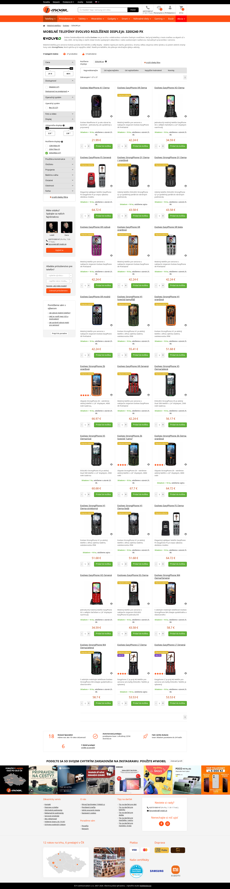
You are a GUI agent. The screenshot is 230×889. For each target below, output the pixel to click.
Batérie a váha (51, 175)
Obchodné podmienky (53, 810)
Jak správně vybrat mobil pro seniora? (59, 323)
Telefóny (49, 18)
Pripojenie (50, 169)
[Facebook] (161, 823)
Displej (48, 119)
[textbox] (59, 276)
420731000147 (59, 240)
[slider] (47, 68)
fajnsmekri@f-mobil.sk (57, 244)
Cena (47, 62)
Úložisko (49, 164)
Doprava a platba (51, 807)
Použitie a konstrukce (55, 159)
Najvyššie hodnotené (153, 70)
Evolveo (66, 25)
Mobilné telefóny (54, 25)
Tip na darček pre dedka (126, 813)
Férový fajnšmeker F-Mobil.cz (93, 804)
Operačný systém (53, 97)
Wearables (97, 18)
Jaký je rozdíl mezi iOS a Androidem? (58, 317)
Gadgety (112, 18)
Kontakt (89, 2)
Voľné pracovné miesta (91, 810)
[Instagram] (167, 823)
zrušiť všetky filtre (60, 197)
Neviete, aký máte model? (56, 286)
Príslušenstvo (66, 18)
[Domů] (44, 25)
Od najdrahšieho (131, 70)
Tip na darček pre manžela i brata (126, 824)
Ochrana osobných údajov (55, 824)
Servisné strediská (52, 816)
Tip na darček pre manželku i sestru (126, 819)
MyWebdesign (145, 886)
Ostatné (49, 180)
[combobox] (59, 275)
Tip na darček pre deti (128, 804)
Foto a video (50, 114)
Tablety (82, 18)
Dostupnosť (50, 80)
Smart (125, 18)
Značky (80, 2)
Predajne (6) (67, 2)
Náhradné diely (141, 18)
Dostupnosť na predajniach (56, 91)
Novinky (171, 70)
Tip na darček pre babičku (126, 808)
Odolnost (49, 185)
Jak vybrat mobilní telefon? (59, 313)
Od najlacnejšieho (111, 70)
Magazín (56, 2)
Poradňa (46, 2)
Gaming (159, 18)
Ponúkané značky (88, 807)
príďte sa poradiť (88, 747)
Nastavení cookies (89, 813)
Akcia (180, 18)
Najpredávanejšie (91, 70)
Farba (48, 191)
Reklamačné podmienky (54, 813)
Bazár (171, 18)
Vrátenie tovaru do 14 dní (55, 821)
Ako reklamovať (51, 819)
